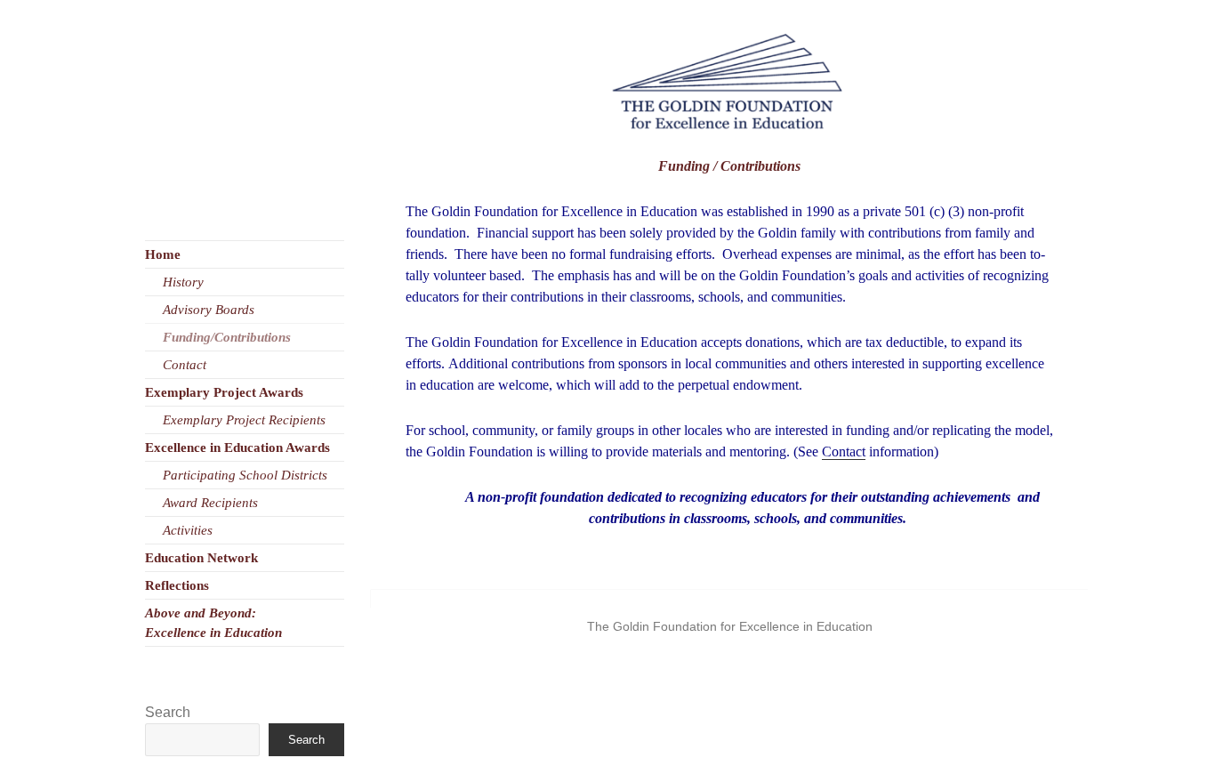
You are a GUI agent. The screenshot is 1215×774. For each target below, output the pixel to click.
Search (167, 712)
